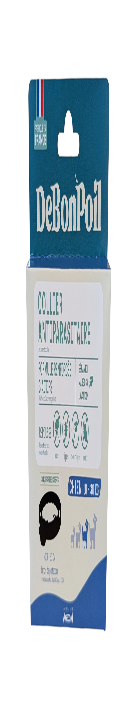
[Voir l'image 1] (2, 57)
